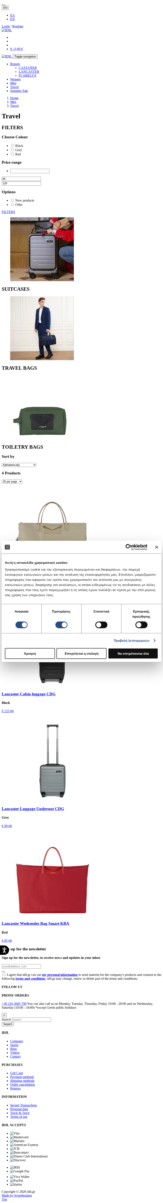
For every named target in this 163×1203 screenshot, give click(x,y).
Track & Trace (20, 1113)
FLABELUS (27, 75)
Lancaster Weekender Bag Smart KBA (35, 923)
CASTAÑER (28, 68)
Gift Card (16, 1073)
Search (6, 1019)
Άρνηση (30, 653)
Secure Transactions (23, 1105)
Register (17, 26)
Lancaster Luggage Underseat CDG (33, 808)
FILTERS (8, 212)
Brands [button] (15, 64)
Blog (13, 1049)
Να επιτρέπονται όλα (133, 653)
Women (15, 79)
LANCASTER (29, 71)
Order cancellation (22, 1084)
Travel (14, 87)
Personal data (19, 1109)
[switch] (61, 625)
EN (5, 7)
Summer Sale (19, 91)
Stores (14, 1045)
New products (24, 200)
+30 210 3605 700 (14, 1003)
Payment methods (22, 1077)
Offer (18, 204)
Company (16, 1041)
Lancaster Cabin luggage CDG (29, 694)
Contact (15, 1056)
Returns (15, 1088)
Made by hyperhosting (17, 1195)
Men (13, 83)
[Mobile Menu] (3, 4)
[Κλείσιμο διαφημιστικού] (156, 547)
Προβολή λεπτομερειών (132, 640)
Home (14, 98)
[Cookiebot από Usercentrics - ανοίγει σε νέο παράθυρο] (128, 547)
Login (6, 26)
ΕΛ (12, 15)
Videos (15, 1052)
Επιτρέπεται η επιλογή (81, 653)
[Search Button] (3, 971)
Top (4, 1199)
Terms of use (18, 1117)
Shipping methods (22, 1081)
